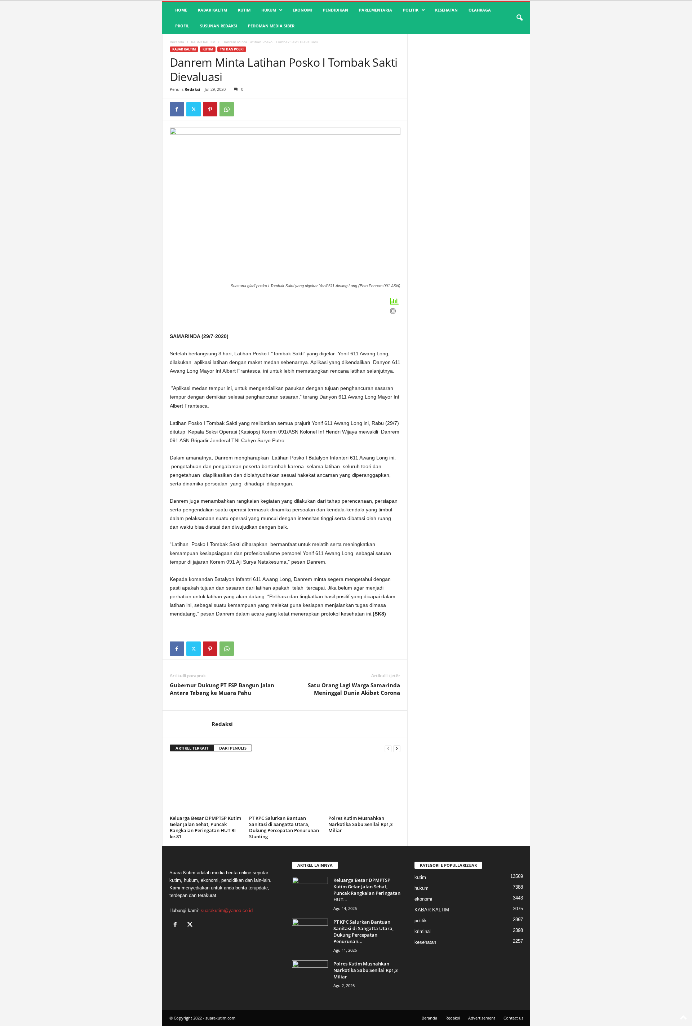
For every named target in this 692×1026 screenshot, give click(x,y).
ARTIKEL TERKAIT (192, 748)
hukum (268, 10)
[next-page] (396, 748)
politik (410, 10)
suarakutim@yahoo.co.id (227, 910)
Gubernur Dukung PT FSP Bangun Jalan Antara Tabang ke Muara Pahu (222, 688)
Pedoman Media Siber (271, 25)
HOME (181, 10)
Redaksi (192, 89)
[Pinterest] (210, 109)
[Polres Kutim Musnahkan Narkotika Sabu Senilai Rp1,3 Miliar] (364, 786)
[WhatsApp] (226, 109)
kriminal (422, 931)
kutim (244, 10)
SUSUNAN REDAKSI (218, 25)
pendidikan (335, 10)
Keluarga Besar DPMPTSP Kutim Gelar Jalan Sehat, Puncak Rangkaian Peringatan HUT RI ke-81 (205, 827)
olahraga (480, 10)
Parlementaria (375, 10)
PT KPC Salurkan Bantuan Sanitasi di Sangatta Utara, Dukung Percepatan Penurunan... (363, 932)
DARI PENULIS (233, 748)
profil (182, 25)
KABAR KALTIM (212, 10)
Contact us (513, 1018)
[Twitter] (193, 109)
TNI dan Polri (232, 49)
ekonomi (302, 10)
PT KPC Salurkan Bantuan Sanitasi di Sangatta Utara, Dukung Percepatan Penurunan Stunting (284, 827)
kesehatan (446, 10)
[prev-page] (388, 748)
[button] (519, 18)
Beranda (177, 41)
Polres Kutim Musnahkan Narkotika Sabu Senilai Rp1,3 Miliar (360, 824)
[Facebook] (177, 109)
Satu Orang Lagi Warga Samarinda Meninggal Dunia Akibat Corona (354, 688)
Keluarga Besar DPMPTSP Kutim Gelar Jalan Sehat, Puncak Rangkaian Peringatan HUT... (366, 890)
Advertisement (481, 1018)
